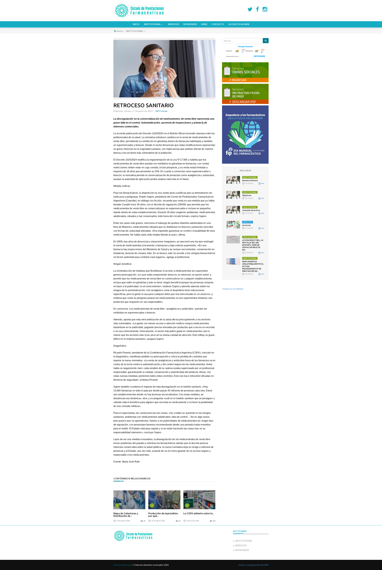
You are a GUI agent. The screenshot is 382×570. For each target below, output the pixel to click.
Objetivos (246, 195)
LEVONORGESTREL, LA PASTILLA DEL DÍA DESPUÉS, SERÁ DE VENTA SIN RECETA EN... (252, 245)
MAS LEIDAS (245, 170)
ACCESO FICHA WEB (238, 24)
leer (262, 183)
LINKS (204, 24)
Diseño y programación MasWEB (253, 565)
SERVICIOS (173, 24)
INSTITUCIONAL (152, 24)
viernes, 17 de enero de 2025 (138, 111)
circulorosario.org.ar (122, 565)
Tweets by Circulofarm (232, 288)
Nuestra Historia (250, 180)
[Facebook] (257, 9)
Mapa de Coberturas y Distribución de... (125, 514)
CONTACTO (218, 24)
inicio (119, 31)
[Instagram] (265, 9)
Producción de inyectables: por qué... (163, 514)
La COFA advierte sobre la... (198, 513)
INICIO (136, 24)
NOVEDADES (190, 24)
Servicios (246, 225)
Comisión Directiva (251, 210)
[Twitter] (250, 9)
